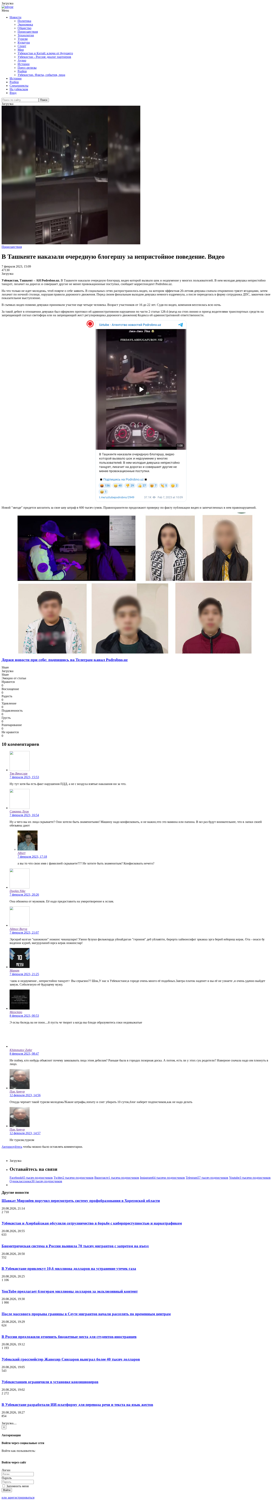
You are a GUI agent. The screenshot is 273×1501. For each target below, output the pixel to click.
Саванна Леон (19, 811)
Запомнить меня (17, 1486)
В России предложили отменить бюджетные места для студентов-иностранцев (69, 1337)
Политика (24, 21)
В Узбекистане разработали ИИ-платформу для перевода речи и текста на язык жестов (77, 1405)
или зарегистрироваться (18, 1497)
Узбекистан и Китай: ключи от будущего (45, 53)
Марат (14, 970)
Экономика (25, 24)
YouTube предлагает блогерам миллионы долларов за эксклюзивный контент (70, 1291)
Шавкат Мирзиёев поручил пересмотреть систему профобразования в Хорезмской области (81, 1201)
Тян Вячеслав (18, 773)
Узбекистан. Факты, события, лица (41, 75)
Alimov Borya (18, 929)
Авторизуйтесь (12, 1146)
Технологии (26, 35)
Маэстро (16, 1012)
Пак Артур (17, 1091)
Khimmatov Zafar (21, 1050)
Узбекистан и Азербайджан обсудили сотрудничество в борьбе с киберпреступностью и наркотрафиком (92, 1223)
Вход (13, 92)
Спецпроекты (19, 85)
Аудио (22, 60)
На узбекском (19, 89)
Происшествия (28, 31)
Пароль (7, 1478)
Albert (21, 853)
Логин (6, 1470)
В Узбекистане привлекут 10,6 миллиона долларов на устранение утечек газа (69, 1268)
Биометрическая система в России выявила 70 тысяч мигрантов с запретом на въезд (75, 1246)
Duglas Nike (17, 891)
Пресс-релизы (27, 67)
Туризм (23, 39)
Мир (21, 49)
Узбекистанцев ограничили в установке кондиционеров (50, 1382)
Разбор (22, 71)
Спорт (22, 46)
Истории (24, 64)
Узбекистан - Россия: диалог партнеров (44, 57)
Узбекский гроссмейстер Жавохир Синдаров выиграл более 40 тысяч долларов (71, 1359)
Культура (24, 42)
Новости (15, 17)
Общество (24, 28)
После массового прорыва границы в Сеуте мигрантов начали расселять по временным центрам (86, 1314)
